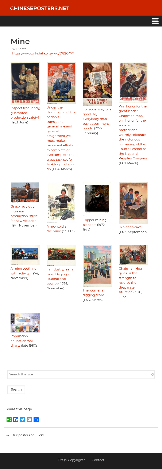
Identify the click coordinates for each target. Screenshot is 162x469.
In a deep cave (130, 227)
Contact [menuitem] (98, 460)
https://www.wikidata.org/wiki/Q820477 (43, 53)
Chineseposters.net (39, 8)
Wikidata (19, 49)
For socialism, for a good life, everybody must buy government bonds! (97, 119)
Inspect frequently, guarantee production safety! (25, 113)
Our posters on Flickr (27, 435)
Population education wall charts (22, 341)
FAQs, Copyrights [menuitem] (71, 460)
